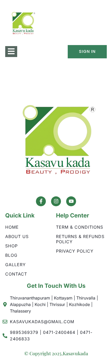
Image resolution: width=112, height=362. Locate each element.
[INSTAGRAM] (56, 201)
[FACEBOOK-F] (41, 201)
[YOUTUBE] (71, 201)
